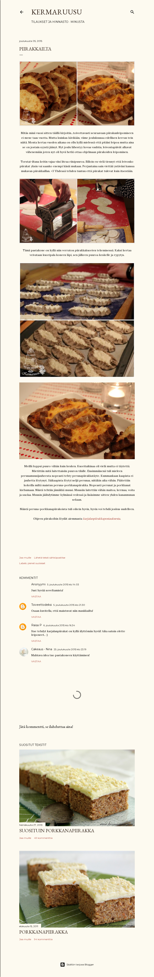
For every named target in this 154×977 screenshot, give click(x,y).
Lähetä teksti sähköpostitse (49, 557)
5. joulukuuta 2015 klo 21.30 (69, 604)
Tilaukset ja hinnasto (49, 22)
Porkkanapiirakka (43, 932)
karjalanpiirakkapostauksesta (101, 518)
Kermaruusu (56, 12)
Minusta (77, 22)
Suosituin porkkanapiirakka (56, 830)
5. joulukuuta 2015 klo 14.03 (63, 584)
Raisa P (36, 625)
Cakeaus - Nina (41, 649)
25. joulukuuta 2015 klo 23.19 (70, 649)
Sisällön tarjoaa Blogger (80, 964)
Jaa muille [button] (25, 557)
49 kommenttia (43, 837)
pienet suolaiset (36, 563)
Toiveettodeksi (41, 605)
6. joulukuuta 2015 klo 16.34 (59, 625)
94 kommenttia (43, 939)
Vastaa (36, 596)
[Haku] (132, 11)
